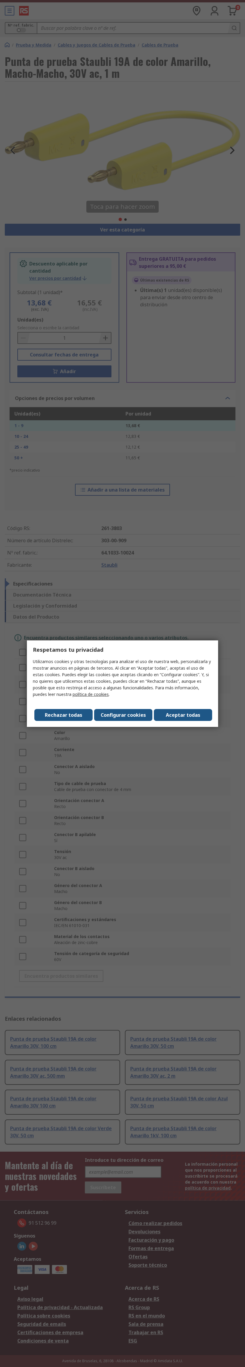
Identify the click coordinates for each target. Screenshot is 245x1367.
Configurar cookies (123, 715)
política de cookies (91, 694)
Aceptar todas (183, 715)
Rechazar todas (63, 715)
